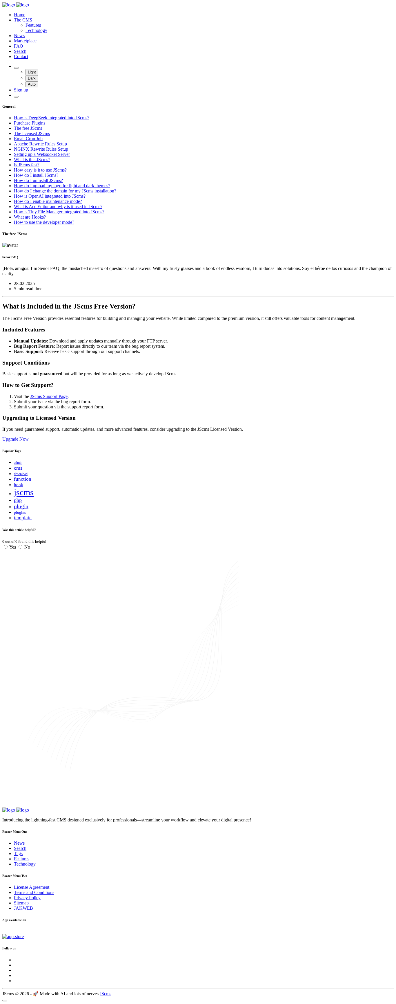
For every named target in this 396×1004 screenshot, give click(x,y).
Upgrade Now (15, 439)
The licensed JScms (32, 133)
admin (18, 463)
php (18, 500)
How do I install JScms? (36, 175)
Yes (13, 547)
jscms (24, 492)
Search (20, 51)
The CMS (23, 19)
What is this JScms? (32, 159)
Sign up (21, 89)
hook (18, 484)
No (27, 547)
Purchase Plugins (29, 122)
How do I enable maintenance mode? (48, 201)
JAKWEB (23, 908)
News (19, 35)
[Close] (4, 1000)
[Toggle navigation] (16, 97)
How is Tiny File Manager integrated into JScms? (59, 211)
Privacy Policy (27, 897)
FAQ (18, 46)
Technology (36, 30)
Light (32, 72)
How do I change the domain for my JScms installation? (65, 190)
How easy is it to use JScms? (40, 169)
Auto (32, 84)
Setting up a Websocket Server (42, 154)
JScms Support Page (49, 396)
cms (18, 468)
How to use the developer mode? (44, 222)
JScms (105, 993)
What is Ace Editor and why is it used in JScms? (58, 206)
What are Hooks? (30, 217)
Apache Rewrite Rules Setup (40, 143)
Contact (21, 56)
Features (33, 25)
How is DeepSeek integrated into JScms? (51, 117)
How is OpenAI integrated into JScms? (50, 196)
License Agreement (31, 887)
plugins (20, 512)
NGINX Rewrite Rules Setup (41, 149)
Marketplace (25, 40)
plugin (21, 506)
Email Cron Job (28, 138)
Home (19, 14)
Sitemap (21, 902)
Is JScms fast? (26, 164)
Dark (32, 78)
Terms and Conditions (34, 892)
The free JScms (28, 128)
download (21, 474)
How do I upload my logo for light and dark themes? (62, 185)
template (23, 517)
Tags (18, 853)
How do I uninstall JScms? (38, 180)
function (22, 479)
